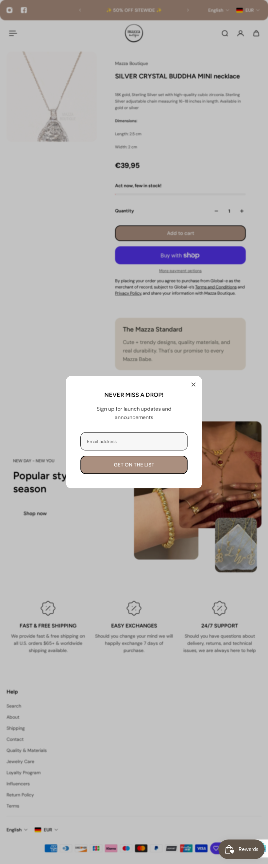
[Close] (193, 384)
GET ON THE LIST (134, 464)
